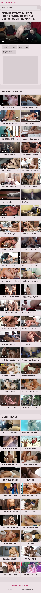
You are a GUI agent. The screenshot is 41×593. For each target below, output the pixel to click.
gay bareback (10, 52)
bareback (24, 47)
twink (14, 47)
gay (6, 47)
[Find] (38, 7)
